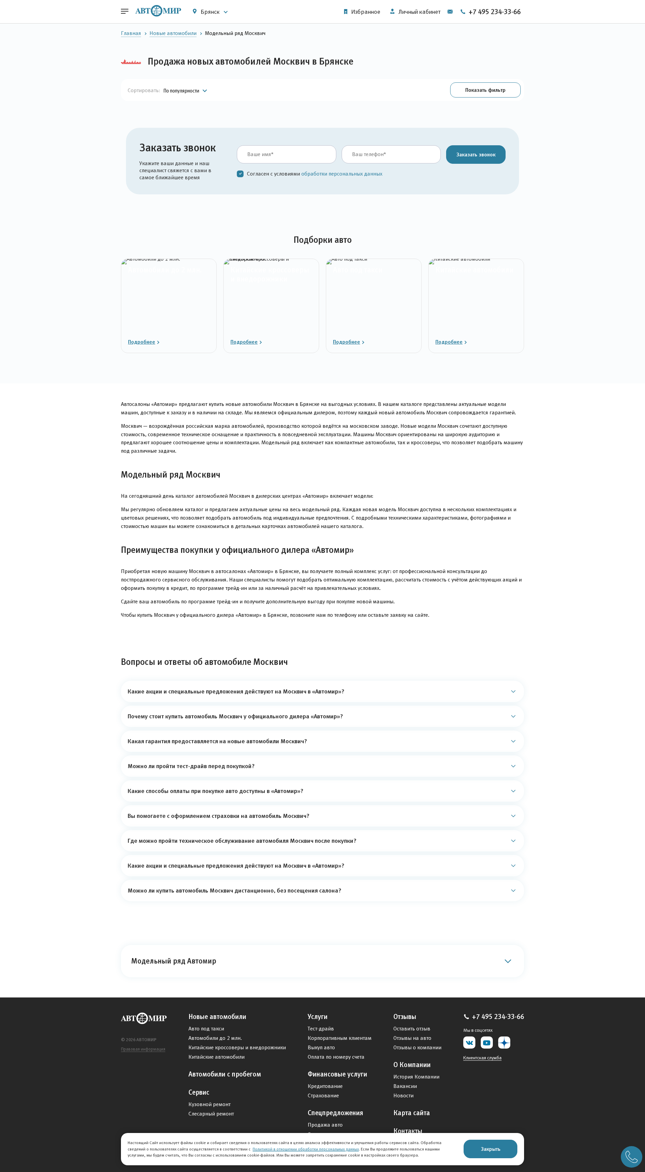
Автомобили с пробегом (224, 1074)
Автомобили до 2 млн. (215, 1038)
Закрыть (491, 1149)
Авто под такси (206, 1028)
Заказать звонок (476, 154)
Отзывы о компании (417, 1047)
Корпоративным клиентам (340, 1038)
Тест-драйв (321, 1028)
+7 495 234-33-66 (494, 11)
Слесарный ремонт (211, 1114)
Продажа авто (325, 1125)
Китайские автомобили (216, 1057)
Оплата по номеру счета (336, 1057)
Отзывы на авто (412, 1038)
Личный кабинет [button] (418, 11)
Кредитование (325, 1086)
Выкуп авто (321, 1047)
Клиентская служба (482, 1057)
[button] (485, 90)
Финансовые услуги (337, 1074)
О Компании (412, 1064)
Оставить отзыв (411, 1028)
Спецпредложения (335, 1113)
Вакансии (405, 1086)
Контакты (407, 1131)
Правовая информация (143, 1049)
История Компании (416, 1077)
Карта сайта (411, 1113)
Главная (131, 33)
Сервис (198, 1092)
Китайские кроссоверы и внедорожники (237, 1047)
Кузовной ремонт (209, 1104)
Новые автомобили (173, 33)
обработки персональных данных (341, 174)
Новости (403, 1095)
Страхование (323, 1095)
